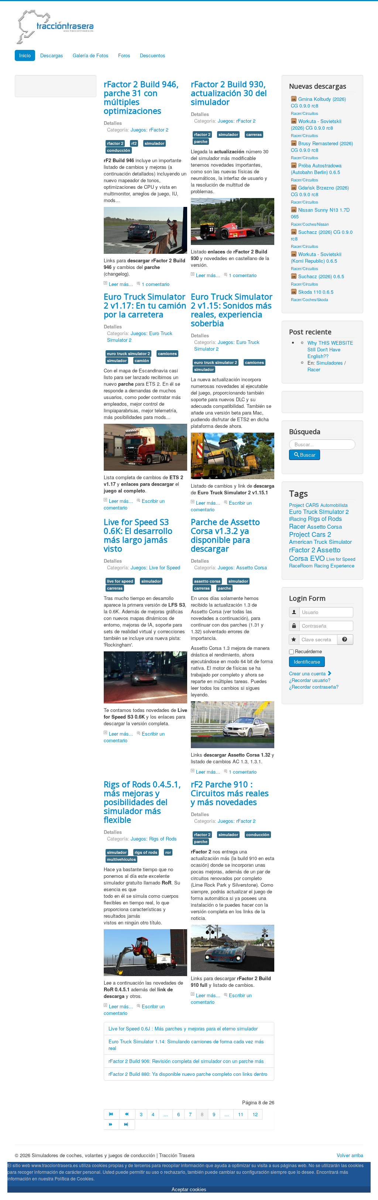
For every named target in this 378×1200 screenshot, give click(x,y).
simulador (154, 143)
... (166, 1114)
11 (240, 1114)
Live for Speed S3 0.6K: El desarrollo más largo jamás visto (138, 535)
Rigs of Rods (325, 518)
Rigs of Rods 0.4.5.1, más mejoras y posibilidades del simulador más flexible (142, 801)
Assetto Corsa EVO (315, 553)
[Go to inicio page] (112, 1114)
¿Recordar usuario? (309, 679)
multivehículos (121, 859)
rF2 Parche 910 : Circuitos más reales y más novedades (230, 792)
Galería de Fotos (91, 55)
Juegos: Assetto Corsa (242, 567)
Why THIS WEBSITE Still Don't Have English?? (330, 349)
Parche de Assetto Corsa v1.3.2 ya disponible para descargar (225, 535)
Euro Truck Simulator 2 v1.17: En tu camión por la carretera (145, 305)
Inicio (25, 55)
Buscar (307, 454)
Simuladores (329, 362)
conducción (118, 150)
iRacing (297, 518)
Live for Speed (340, 559)
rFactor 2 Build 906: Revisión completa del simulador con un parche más (186, 1060)
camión (142, 360)
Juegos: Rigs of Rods (154, 838)
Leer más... (121, 283)
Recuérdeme (308, 651)
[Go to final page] (127, 1124)
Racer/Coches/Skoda (309, 299)
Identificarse (307, 661)
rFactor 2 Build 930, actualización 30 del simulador (229, 92)
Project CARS (304, 504)
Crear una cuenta (308, 673)
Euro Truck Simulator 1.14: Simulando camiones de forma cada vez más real (186, 1044)
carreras (254, 134)
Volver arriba (350, 1155)
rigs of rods (146, 852)
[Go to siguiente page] (111, 1124)
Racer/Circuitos (304, 113)
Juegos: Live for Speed (155, 567)
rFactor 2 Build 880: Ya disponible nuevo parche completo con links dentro (188, 1073)
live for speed (120, 581)
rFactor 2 (302, 549)
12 (255, 1114)
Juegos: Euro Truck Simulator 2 (139, 336)
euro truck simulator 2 (128, 353)
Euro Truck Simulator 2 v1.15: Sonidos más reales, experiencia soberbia (231, 309)
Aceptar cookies (189, 1189)
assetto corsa (207, 581)
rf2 (134, 143)
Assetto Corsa (324, 526)
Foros (124, 55)
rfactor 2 (115, 143)
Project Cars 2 (310, 534)
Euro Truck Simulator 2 (319, 511)
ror (168, 852)
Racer (313, 369)
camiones (167, 353)
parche (200, 141)
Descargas (51, 55)
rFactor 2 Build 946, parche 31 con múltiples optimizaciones (141, 97)
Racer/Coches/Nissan (310, 224)
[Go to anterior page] (127, 1114)
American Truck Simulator (320, 541)
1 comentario (155, 283)
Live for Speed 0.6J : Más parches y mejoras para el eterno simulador (183, 1028)
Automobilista (334, 505)
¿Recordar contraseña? (314, 686)
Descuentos (152, 55)
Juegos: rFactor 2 (149, 129)
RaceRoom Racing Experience (321, 565)
